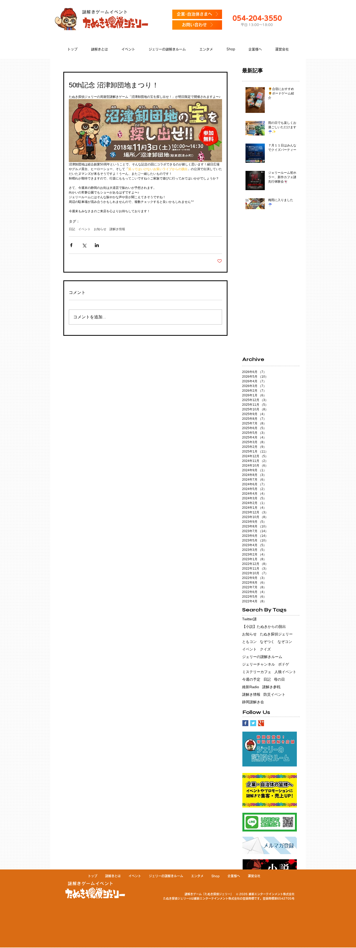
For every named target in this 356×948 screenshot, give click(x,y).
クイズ (265, 649)
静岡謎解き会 (253, 702)
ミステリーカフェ (256, 672)
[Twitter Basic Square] (253, 723)
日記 (72, 229)
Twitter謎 (249, 619)
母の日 (279, 679)
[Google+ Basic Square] (261, 723)
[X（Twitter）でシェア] (84, 245)
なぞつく (267, 642)
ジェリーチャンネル (258, 664)
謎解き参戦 (271, 687)
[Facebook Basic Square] (245, 723)
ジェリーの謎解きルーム (262, 657)
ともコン (249, 642)
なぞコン (285, 642)
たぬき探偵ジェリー (276, 634)
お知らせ (100, 229)
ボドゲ (283, 664)
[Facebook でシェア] (71, 245)
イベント (84, 229)
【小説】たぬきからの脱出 (264, 626)
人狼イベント (285, 672)
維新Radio (250, 687)
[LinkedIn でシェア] (96, 245)
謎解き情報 (117, 229)
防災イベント (274, 694)
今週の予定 (251, 679)
